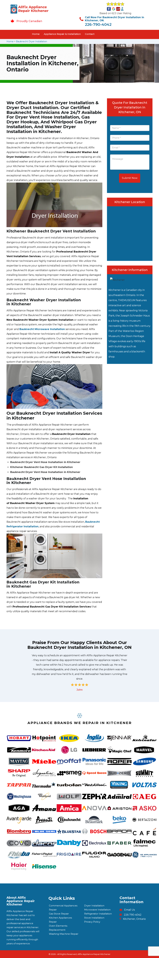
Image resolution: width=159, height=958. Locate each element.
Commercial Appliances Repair (63, 907)
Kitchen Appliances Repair (60, 919)
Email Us (129, 909)
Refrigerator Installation (98, 913)
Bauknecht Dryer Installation (31, 41)
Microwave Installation (97, 909)
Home (36, 33)
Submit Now (129, 177)
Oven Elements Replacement (58, 927)
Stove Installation (94, 917)
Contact (89, 33)
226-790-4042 (98, 24)
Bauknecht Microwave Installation (42, 329)
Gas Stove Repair (59, 913)
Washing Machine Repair (63, 933)
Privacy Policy (92, 921)
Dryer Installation (94, 905)
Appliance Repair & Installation (62, 33)
